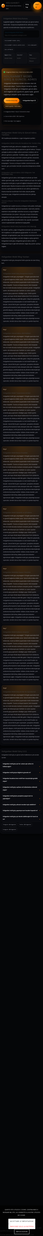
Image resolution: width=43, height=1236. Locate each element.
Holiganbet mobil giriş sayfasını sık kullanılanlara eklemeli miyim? (20, 788)
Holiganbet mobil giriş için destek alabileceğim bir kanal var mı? (20, 818)
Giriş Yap (27, 5)
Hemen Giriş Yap (11, 100)
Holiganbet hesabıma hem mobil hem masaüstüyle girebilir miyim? (20, 780)
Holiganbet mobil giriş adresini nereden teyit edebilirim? (19, 804)
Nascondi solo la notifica (22, 1226)
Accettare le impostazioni (22, 1221)
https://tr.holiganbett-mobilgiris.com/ (16, 35)
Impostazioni (22, 1232)
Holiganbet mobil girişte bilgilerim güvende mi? (17, 772)
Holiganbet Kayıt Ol (29, 100)
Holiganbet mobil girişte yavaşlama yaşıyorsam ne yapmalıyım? (18, 797)
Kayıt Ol (37, 5)
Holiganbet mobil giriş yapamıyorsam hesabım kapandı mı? (20, 810)
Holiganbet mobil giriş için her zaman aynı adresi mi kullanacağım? (18, 765)
